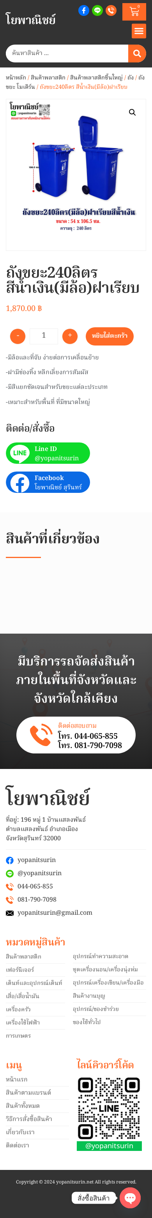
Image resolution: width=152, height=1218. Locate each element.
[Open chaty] (130, 1197)
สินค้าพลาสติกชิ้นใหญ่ (96, 78)
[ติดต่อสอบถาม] (41, 735)
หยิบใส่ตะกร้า (109, 336)
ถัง (130, 78)
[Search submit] (137, 53)
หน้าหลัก (16, 78)
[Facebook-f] (83, 10)
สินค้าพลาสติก (48, 78)
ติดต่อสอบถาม (77, 726)
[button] (139, 31)
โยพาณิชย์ (31, 21)
